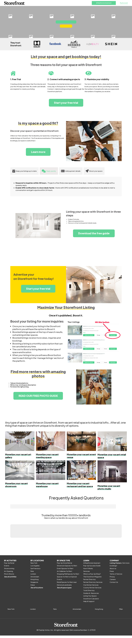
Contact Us (114, 582)
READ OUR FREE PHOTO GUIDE (38, 395)
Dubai (33, 585)
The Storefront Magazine (92, 577)
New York (34, 563)
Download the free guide (94, 233)
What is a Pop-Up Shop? (92, 574)
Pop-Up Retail (9, 563)
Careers (113, 579)
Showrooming (9, 568)
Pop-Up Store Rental (64, 563)
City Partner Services (90, 585)
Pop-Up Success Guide (91, 566)
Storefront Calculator (91, 599)
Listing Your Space (90, 596)
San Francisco (35, 568)
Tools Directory (89, 590)
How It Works (88, 568)
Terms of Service (116, 574)
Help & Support (88, 601)
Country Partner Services (92, 588)
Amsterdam (35, 577)
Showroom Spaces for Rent (67, 566)
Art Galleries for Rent (64, 571)
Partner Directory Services (92, 582)
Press (112, 571)
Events (6, 566)
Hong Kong (35, 579)
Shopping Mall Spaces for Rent (68, 574)
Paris (32, 571)
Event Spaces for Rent (65, 568)
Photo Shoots (9, 574)
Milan (121, 609)
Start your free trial (66, 102)
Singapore (34, 582)
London (33, 574)
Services (86, 571)
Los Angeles (35, 566)
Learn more (38, 151)
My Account (124, 3)
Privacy (112, 577)
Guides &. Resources (91, 593)
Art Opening (8, 571)
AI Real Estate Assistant (103, 3)
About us (113, 568)
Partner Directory (89, 579)
